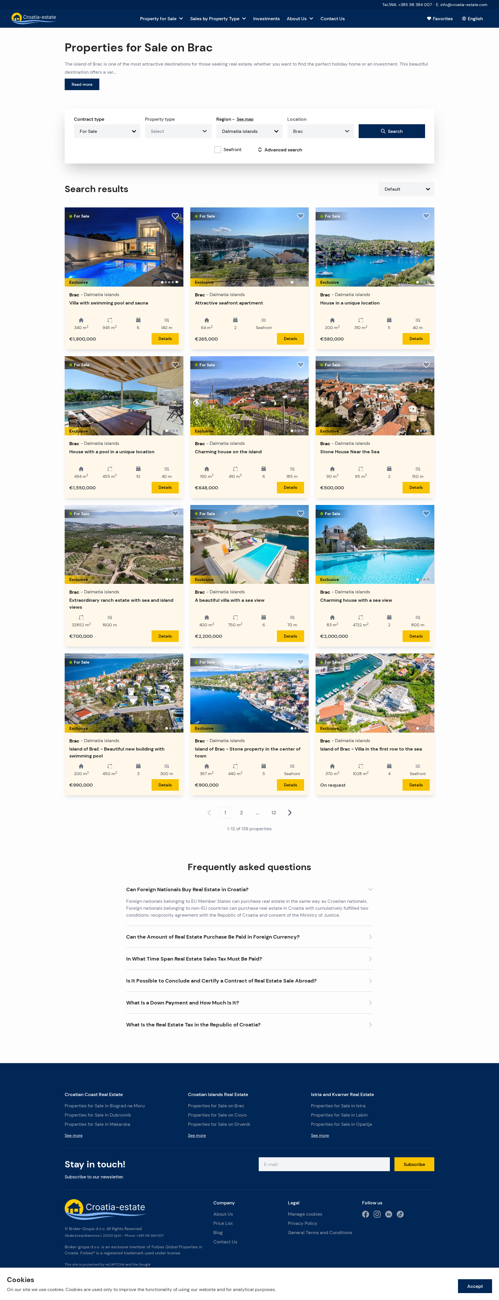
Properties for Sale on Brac (216, 1105)
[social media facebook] (365, 1214)
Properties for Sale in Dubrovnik (98, 1115)
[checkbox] (217, 149)
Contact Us (225, 1242)
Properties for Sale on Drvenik (219, 1124)
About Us (223, 1214)
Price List (223, 1223)
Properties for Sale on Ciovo (217, 1115)
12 (273, 812)
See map (245, 119)
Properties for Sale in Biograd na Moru (105, 1105)
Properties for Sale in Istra (338, 1105)
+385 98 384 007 (150, 1235)
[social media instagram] (377, 1214)
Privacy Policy (302, 1223)
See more (74, 1135)
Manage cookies (305, 1214)
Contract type (89, 119)
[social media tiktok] (400, 1214)
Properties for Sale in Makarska (97, 1124)
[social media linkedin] (388, 1214)
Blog (218, 1232)
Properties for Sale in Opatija (341, 1124)
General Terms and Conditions (320, 1232)
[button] (249, 888)
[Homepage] (34, 18)
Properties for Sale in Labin (339, 1115)
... (257, 812)
